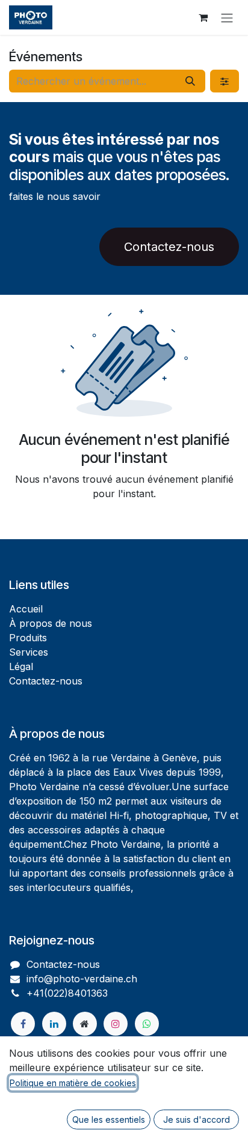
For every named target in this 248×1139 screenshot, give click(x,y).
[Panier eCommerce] (203, 17)
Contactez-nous (169, 247)
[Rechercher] (190, 81)
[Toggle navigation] (227, 17)
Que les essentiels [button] (108, 1119)
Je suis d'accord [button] (196, 1119)
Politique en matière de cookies (73, 1083)
